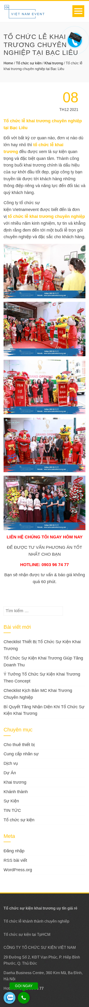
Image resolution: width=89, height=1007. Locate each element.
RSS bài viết (15, 860)
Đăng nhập (14, 851)
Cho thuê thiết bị (19, 744)
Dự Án (10, 772)
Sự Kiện (11, 801)
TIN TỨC (12, 810)
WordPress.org (18, 869)
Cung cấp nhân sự (21, 754)
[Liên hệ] (74, 37)
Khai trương (15, 782)
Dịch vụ (11, 763)
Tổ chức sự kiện (29, 63)
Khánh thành (16, 791)
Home (8, 63)
